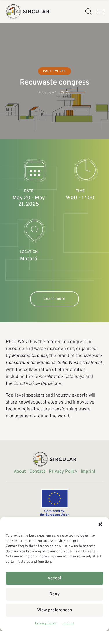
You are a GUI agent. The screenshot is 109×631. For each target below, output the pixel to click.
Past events (54, 71)
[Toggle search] (88, 12)
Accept (54, 578)
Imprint (68, 623)
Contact (37, 471)
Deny (54, 594)
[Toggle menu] (100, 12)
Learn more (54, 298)
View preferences (54, 610)
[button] (100, 524)
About (20, 471)
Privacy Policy (46, 623)
